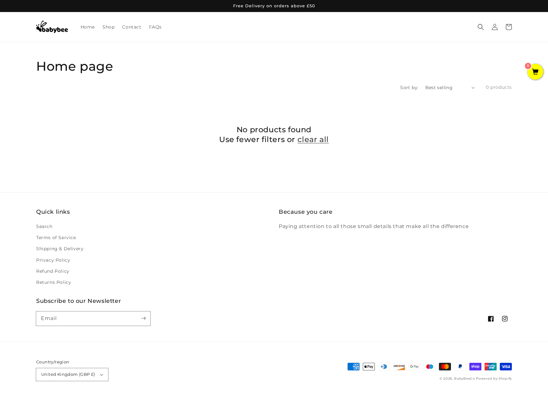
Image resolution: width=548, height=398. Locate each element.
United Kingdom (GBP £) (68, 374)
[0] (535, 72)
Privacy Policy (53, 260)
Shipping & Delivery (59, 248)
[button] (481, 27)
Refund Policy (52, 271)
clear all (313, 139)
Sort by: (409, 87)
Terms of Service (56, 237)
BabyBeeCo (464, 378)
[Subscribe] (143, 318)
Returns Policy (53, 282)
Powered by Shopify (494, 378)
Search (44, 226)
